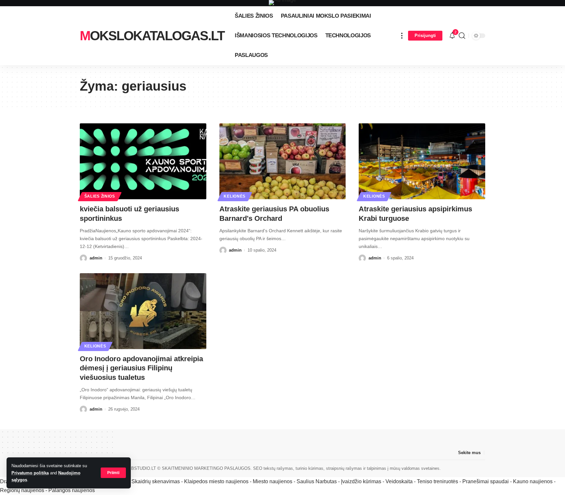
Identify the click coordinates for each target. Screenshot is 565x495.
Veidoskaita (399, 481)
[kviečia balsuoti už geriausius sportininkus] (143, 161)
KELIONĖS (235, 196)
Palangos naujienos (71, 490)
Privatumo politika (30, 472)
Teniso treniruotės (437, 481)
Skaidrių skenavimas (155, 481)
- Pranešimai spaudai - (486, 481)
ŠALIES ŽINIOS (99, 196)
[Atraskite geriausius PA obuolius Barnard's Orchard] (282, 161)
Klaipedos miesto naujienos (216, 481)
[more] (401, 35)
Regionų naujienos (22, 490)
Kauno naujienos (533, 481)
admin (96, 258)
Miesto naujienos (272, 481)
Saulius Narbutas (317, 481)
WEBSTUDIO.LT (140, 468)
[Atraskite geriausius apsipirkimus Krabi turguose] (422, 161)
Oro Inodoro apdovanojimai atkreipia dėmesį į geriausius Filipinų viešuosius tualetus (141, 368)
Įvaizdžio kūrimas (361, 481)
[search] (462, 35)
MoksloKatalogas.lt (152, 35)
